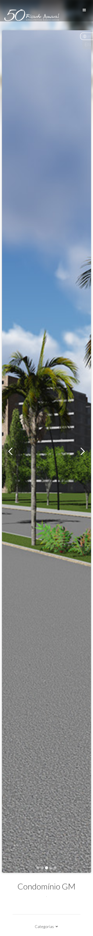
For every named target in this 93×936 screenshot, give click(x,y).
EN (88, 44)
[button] (86, 36)
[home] (30, 17)
